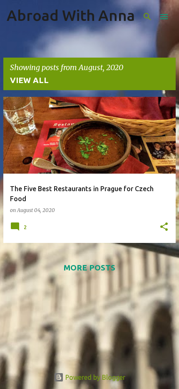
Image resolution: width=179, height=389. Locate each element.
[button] (164, 227)
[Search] (147, 17)
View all (29, 80)
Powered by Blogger (94, 377)
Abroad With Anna (71, 15)
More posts (89, 267)
